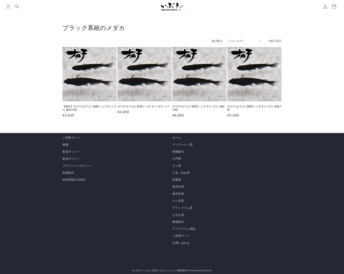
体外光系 (178, 186)
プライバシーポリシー (77, 165)
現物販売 (178, 151)
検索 (65, 144)
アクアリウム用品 (184, 228)
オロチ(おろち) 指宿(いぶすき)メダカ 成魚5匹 (254, 108)
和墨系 (176, 179)
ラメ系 (176, 165)
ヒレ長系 (178, 200)
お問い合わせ (181, 242)
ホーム (176, 137)
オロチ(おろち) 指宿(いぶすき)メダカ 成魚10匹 (198, 108)
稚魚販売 (178, 221)
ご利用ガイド (71, 137)
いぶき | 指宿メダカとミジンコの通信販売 (165, 270)
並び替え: (217, 40)
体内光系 (178, 193)
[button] (8, 6)
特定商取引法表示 (74, 179)
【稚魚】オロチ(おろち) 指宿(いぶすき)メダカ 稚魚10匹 (90, 108)
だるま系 (178, 214)
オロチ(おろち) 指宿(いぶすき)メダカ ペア (143, 106)
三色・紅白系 (181, 172)
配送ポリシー (71, 151)
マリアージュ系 (182, 144)
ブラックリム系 (182, 207)
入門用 (176, 158)
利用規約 (68, 172)
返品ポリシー (71, 158)
